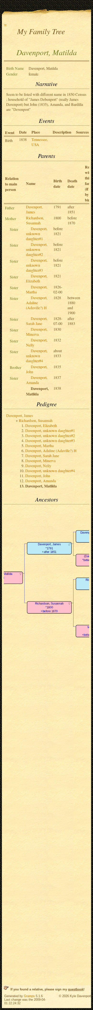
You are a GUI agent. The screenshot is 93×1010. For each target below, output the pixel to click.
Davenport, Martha (39, 445)
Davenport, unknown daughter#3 (36, 265)
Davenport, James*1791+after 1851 (49, 548)
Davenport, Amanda (36, 380)
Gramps (29, 996)
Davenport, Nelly (38, 465)
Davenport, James (34, 209)
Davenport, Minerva (36, 332)
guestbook (75, 989)
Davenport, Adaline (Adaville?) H (36, 302)
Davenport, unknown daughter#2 (36, 249)
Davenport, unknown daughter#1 (36, 233)
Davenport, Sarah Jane (36, 321)
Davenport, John (37, 475)
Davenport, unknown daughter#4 (36, 355)
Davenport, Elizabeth (36, 278)
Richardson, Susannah (35, 220)
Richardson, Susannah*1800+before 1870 (49, 607)
